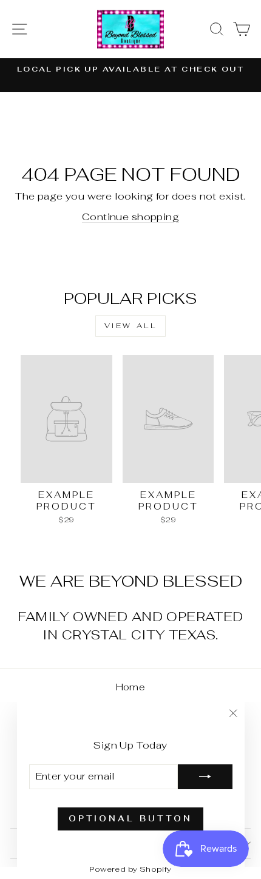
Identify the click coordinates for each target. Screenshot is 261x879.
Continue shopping (130, 216)
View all (130, 326)
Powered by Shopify (130, 869)
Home (131, 687)
